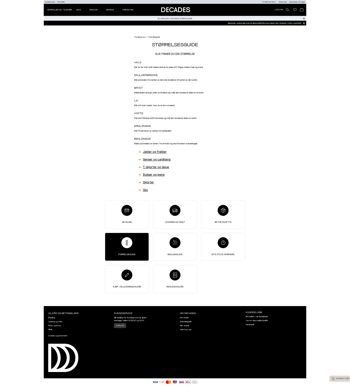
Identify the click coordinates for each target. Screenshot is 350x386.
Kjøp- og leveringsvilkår (127, 287)
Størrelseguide (127, 254)
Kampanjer (250, 324)
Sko (145, 190)
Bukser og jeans (154, 174)
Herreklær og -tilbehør (59, 10)
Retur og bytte (223, 222)
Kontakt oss (120, 325)
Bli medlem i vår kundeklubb (257, 317)
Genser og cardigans (157, 159)
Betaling (127, 222)
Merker (110, 10)
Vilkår (50, 330)
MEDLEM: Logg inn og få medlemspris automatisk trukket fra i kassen (264, 23)
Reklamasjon (174, 254)
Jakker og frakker (155, 151)
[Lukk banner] (303, 18)
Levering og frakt (175, 222)
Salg (78, 10)
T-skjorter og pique (156, 167)
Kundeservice (50, 2)
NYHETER (93, 10)
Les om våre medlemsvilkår (257, 321)
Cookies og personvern (57, 336)
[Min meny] (294, 9)
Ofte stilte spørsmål (223, 254)
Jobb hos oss (185, 330)
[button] (287, 9)
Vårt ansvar (184, 326)
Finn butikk (61, 2)
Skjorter (148, 182)
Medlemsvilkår (174, 287)
